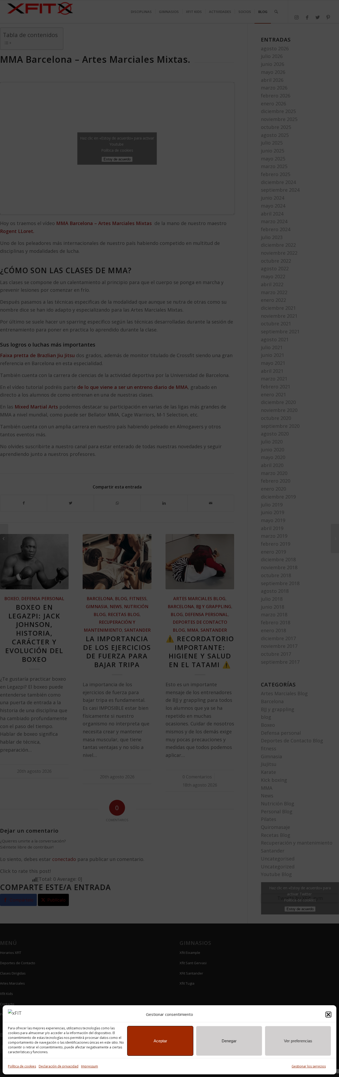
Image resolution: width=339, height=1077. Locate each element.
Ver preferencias (298, 1041)
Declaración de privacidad (58, 1066)
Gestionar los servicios (309, 1066)
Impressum (89, 1066)
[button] (328, 1014)
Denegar (229, 1041)
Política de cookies (22, 1066)
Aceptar (160, 1041)
